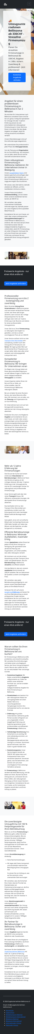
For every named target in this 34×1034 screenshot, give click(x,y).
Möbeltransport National (14, 1015)
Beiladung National (12, 1019)
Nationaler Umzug (12, 1025)
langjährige (12, 592)
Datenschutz (10, 1013)
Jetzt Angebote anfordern (16, 283)
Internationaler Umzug (13, 1023)
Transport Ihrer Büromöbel (14, 341)
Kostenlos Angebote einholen (17, 77)
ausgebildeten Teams (17, 173)
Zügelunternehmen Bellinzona (14, 952)
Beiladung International (14, 1021)
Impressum (10, 1010)
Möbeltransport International (15, 1017)
